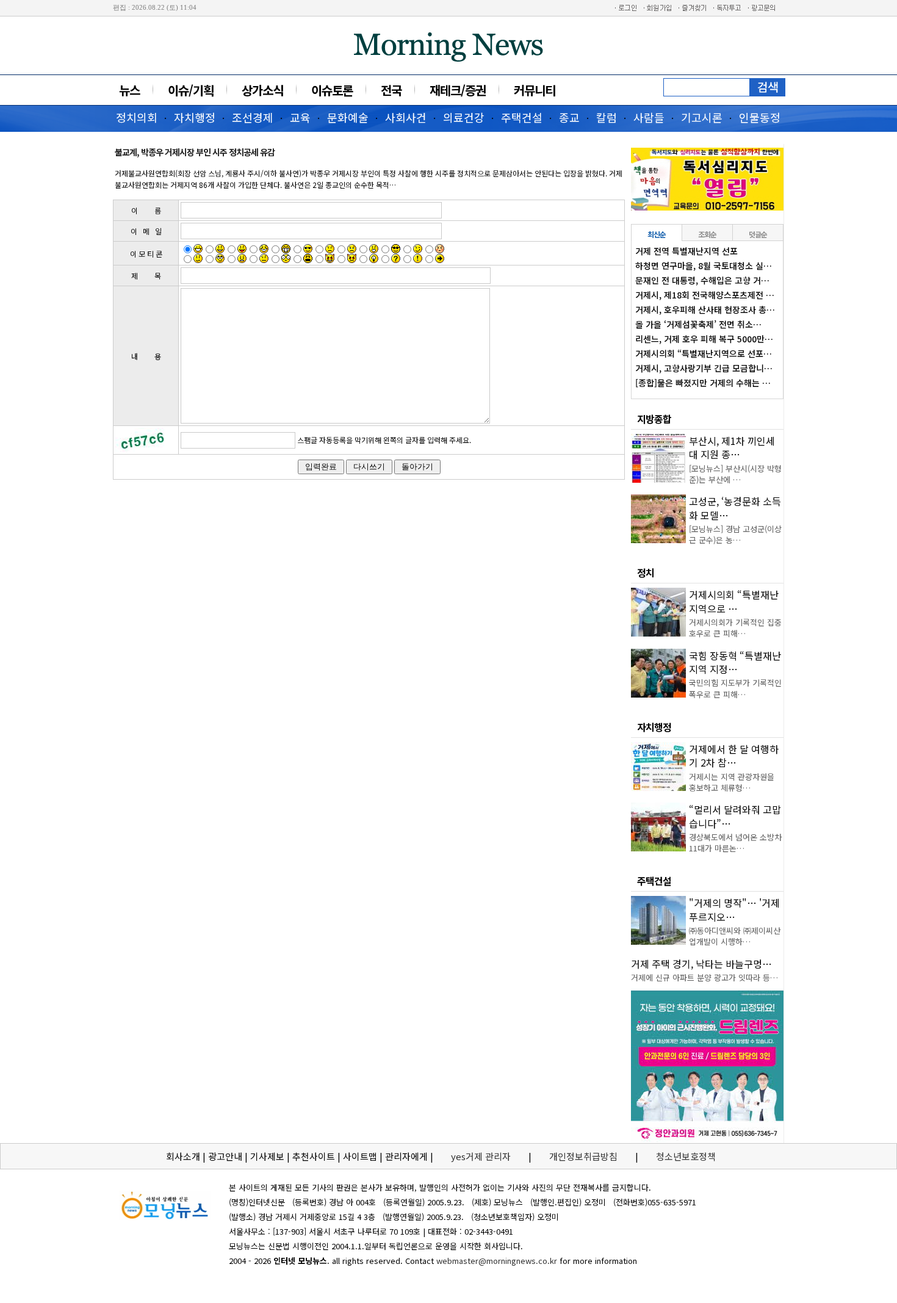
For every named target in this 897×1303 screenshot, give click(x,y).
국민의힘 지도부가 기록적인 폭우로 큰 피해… (735, 688)
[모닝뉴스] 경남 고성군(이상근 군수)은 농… (735, 534)
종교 (569, 117)
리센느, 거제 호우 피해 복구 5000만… (704, 339)
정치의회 (136, 117)
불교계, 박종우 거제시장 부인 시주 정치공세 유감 (195, 152)
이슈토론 (332, 90)
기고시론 (701, 117)
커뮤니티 (534, 90)
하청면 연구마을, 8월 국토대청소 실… (703, 265)
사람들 (649, 117)
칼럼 (606, 117)
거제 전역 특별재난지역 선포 (686, 251)
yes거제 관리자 (482, 1156)
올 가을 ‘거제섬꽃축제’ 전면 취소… (698, 324)
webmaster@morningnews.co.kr (496, 1260)
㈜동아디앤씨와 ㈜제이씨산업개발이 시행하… (734, 936)
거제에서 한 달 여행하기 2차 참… (734, 756)
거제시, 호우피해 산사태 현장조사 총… (705, 309)
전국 (391, 90)
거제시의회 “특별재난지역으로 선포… (703, 353)
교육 (300, 117)
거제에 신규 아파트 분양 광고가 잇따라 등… (704, 977)
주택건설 (521, 117)
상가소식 (262, 90)
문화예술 (348, 117)
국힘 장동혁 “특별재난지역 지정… (735, 662)
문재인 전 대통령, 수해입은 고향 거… (702, 280)
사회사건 (406, 117)
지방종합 (654, 418)
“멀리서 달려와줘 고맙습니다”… (735, 816)
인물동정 (759, 117)
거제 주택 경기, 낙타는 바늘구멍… (701, 963)
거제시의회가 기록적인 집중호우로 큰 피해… (735, 627)
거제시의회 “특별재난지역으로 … (734, 601)
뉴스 (129, 90)
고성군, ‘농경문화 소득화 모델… (735, 508)
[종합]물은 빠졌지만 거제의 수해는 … (703, 383)
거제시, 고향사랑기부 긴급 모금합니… (704, 368)
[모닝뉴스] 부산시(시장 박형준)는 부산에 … (735, 474)
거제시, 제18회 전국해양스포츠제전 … (704, 295)
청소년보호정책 (686, 1156)
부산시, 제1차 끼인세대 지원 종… (732, 447)
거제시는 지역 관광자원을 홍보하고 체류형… (731, 782)
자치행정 (194, 117)
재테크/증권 (458, 90)
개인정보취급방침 (583, 1156)
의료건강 (464, 117)
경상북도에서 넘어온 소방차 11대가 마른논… (735, 842)
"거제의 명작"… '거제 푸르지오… (734, 909)
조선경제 (252, 117)
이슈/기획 (191, 90)
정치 (645, 572)
